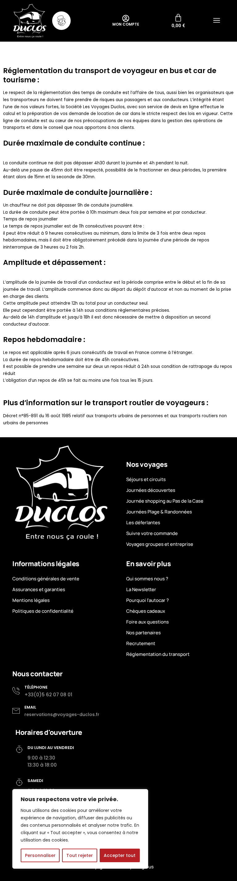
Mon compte (125, 24)
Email (30, 707)
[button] (216, 21)
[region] (80, 829)
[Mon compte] (125, 18)
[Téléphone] (16, 690)
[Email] (16, 710)
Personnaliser (40, 855)
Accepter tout (119, 855)
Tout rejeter (79, 855)
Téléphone (36, 687)
